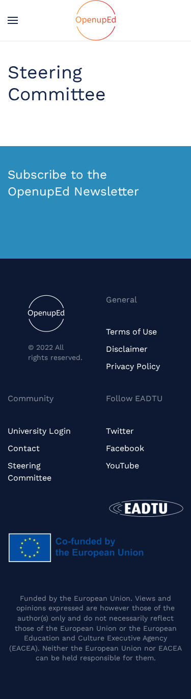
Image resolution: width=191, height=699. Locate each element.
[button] (13, 20)
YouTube (122, 465)
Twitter (120, 431)
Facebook (125, 448)
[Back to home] (95, 20)
